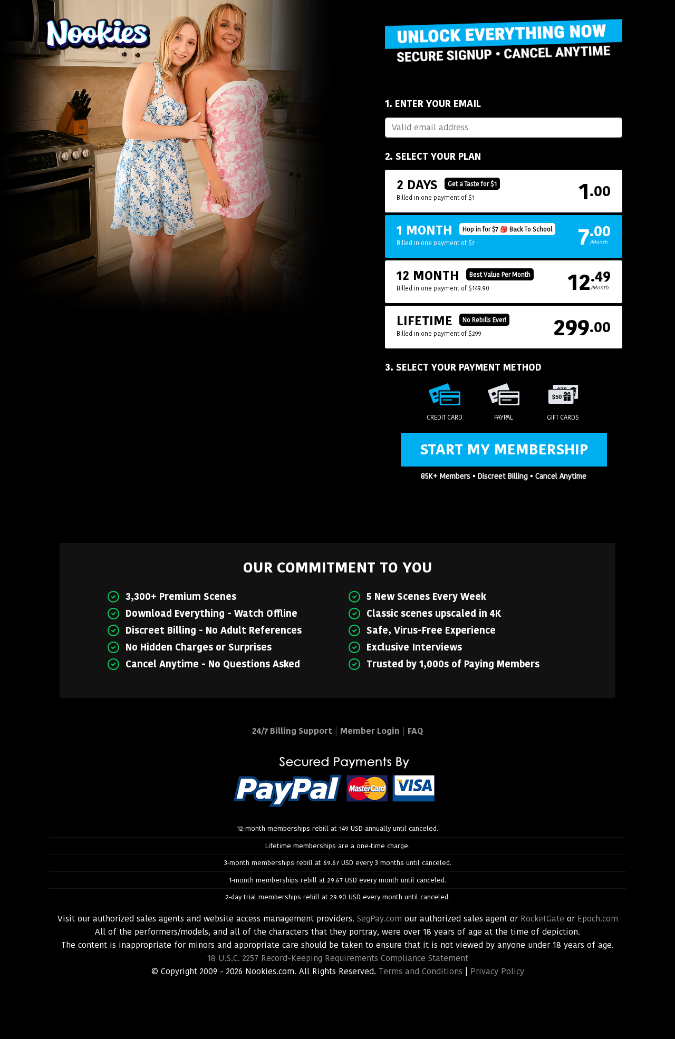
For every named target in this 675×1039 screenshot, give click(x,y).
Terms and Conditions (420, 971)
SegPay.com (379, 918)
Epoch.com (597, 918)
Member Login (370, 731)
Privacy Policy (497, 971)
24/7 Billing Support (292, 731)
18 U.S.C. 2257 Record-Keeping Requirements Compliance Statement (337, 958)
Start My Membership (504, 449)
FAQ (415, 731)
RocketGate (542, 918)
